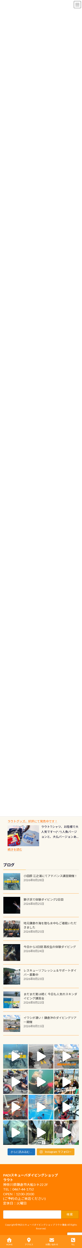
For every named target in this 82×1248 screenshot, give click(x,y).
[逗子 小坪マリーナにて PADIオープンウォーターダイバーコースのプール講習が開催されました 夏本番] (41, 1107)
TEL (73, 1244)
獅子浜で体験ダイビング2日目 (43, 899)
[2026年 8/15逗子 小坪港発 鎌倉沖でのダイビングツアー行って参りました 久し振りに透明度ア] (66, 1056)
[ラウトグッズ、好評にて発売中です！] (23, 835)
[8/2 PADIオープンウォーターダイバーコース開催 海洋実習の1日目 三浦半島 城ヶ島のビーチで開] (66, 1082)
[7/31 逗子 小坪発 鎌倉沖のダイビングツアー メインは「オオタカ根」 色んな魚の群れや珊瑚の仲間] (41, 1082)
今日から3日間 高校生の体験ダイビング (50, 947)
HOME (9, 1244)
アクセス (29, 1244)
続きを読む (15, 849)
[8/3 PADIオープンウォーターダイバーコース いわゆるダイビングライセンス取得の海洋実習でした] (15, 1082)
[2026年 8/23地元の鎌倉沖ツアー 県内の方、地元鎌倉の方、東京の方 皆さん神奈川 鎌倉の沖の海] (41, 1056)
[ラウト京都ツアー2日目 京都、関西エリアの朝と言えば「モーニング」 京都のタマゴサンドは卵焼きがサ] (41, 1132)
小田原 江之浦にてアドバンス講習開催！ (50, 876)
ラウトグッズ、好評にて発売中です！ (33, 821)
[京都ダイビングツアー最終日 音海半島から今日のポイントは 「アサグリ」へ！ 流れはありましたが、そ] (66, 1107)
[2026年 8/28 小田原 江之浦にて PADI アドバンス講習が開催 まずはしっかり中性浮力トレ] (15, 1056)
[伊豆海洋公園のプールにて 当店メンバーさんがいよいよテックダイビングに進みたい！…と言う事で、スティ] (15, 1107)
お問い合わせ (51, 1244)
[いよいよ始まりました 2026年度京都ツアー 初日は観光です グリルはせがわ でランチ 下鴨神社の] (66, 1132)
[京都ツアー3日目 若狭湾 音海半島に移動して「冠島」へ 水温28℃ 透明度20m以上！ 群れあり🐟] (15, 1132)
